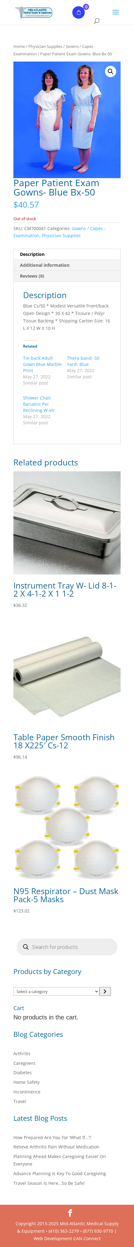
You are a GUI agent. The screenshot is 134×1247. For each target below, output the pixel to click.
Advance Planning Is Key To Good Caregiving (59, 1173)
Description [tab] (32, 254)
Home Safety (26, 1082)
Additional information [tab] (44, 265)
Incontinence (27, 1092)
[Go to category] (105, 991)
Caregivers (24, 1063)
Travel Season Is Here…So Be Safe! (49, 1183)
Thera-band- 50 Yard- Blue (83, 361)
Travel (19, 1101)
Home (19, 46)
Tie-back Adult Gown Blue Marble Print (42, 364)
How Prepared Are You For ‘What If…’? (52, 1137)
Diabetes (22, 1072)
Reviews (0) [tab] (32, 276)
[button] (110, 71)
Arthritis (22, 1053)
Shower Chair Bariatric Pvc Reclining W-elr (39, 404)
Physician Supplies (45, 46)
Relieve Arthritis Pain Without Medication (56, 1147)
